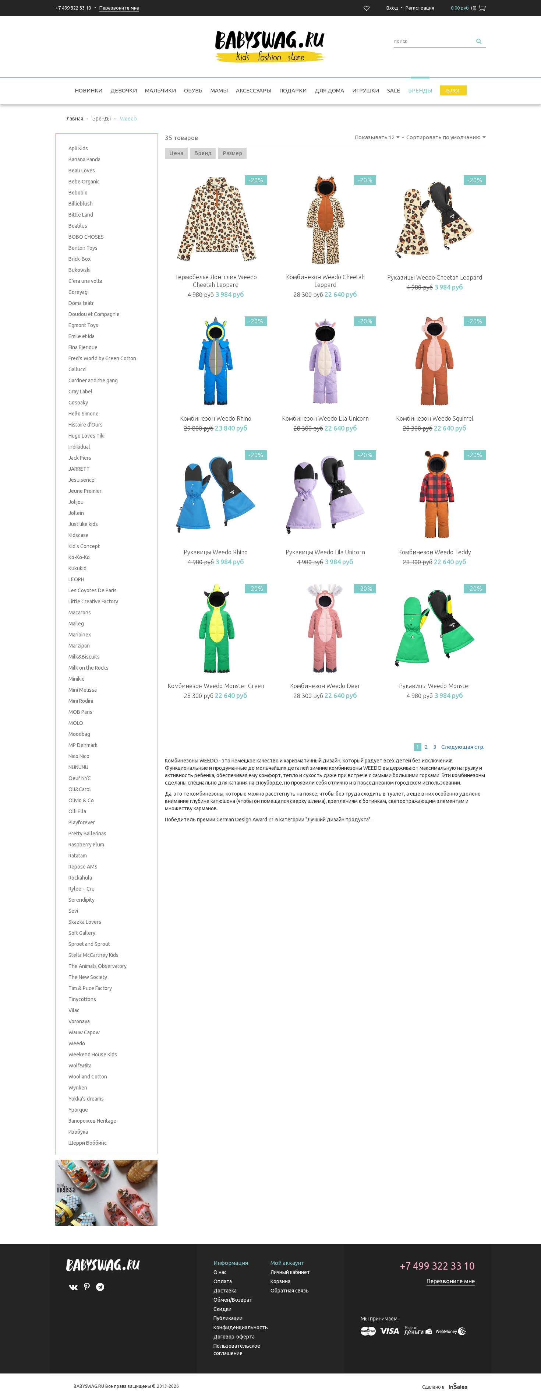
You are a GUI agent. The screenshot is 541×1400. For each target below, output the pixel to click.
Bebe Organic (84, 182)
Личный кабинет (290, 1272)
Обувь (193, 90)
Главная (73, 119)
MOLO (75, 723)
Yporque (78, 1110)
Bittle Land (80, 215)
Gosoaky (78, 403)
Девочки (123, 90)
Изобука (78, 1132)
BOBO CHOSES (86, 237)
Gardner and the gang (93, 380)
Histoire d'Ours (85, 425)
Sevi (73, 911)
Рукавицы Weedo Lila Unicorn (325, 552)
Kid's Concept (84, 546)
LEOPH (76, 579)
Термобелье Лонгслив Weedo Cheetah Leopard (216, 281)
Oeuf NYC (79, 778)
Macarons (79, 612)
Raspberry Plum (86, 845)
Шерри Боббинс (87, 1143)
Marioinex (79, 635)
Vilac (73, 1010)
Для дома (329, 90)
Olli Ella (77, 811)
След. (462, 747)
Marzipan (79, 646)
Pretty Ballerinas (87, 833)
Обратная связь (289, 1291)
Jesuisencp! (82, 480)
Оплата (222, 1281)
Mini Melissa (82, 690)
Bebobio (78, 193)
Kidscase (78, 535)
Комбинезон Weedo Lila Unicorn (325, 418)
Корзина (280, 1281)
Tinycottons (82, 999)
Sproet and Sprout (89, 944)
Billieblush (80, 204)
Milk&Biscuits (84, 657)
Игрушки (365, 90)
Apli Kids (78, 148)
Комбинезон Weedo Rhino (215, 418)
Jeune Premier (85, 491)
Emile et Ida (81, 336)
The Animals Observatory (97, 966)
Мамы (219, 90)
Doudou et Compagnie (94, 314)
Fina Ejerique (83, 347)
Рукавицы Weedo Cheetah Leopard (434, 277)
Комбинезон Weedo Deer (325, 686)
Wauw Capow (84, 1032)
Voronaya (79, 1021)
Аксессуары (253, 90)
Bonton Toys (83, 248)
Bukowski (79, 270)
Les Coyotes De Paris (92, 590)
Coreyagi (78, 292)
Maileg (76, 624)
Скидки (222, 1309)
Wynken (77, 1088)
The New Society (87, 977)
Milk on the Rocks (88, 668)
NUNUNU (78, 767)
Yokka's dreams (86, 1099)
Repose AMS (83, 867)
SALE (393, 90)
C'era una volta (85, 281)
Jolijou (76, 502)
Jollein (76, 513)
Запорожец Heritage (92, 1121)
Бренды (420, 90)
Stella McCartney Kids (93, 955)
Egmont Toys (83, 325)
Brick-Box (79, 259)
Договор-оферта (234, 1337)
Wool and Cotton (87, 1077)
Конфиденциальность (240, 1327)
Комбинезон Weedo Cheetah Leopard (325, 281)
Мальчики (160, 90)
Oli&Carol (79, 789)
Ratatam (77, 856)
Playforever (81, 822)
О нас (220, 1272)
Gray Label (80, 391)
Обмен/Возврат (232, 1300)
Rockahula (80, 878)
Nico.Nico (78, 756)
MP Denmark (83, 745)
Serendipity (81, 900)
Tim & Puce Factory (90, 988)
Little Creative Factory (93, 601)
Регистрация (420, 7)
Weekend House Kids (92, 1054)
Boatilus (77, 226)
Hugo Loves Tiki (86, 436)
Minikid (76, 679)
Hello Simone (83, 414)
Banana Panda (84, 159)
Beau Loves (81, 170)
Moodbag (79, 734)
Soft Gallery (81, 933)
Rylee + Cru (81, 889)
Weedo (76, 1043)
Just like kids (83, 524)
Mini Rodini (80, 701)
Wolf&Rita (80, 1066)
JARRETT (79, 469)
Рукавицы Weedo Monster (435, 686)
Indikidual (79, 447)
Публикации (228, 1318)
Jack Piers (79, 458)
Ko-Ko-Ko (79, 557)
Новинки (88, 90)
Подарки (293, 90)
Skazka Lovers (84, 922)
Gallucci (77, 369)
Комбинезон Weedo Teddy (434, 552)
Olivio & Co (81, 800)
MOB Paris (80, 712)
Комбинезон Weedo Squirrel (434, 418)
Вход (392, 7)
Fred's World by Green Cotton (102, 358)
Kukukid (77, 568)
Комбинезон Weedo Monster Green (215, 686)
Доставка (225, 1291)
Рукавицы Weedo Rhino (216, 552)
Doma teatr (81, 303)
